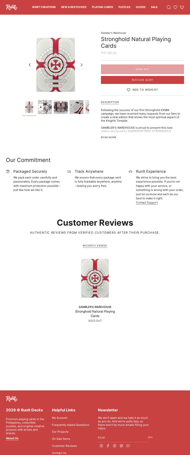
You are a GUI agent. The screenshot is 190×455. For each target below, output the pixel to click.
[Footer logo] (11, 399)
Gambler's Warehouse (113, 32)
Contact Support (147, 202)
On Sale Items (61, 439)
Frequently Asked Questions (70, 425)
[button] (44, 7)
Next (81, 65)
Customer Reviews (64, 446)
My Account (59, 418)
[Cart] (182, 7)
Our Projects (60, 431)
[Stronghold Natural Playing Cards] (95, 278)
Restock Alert (142, 80)
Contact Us (59, 453)
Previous (29, 65)
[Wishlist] (175, 7)
